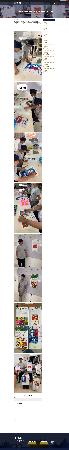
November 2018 (45, 64)
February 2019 (45, 60)
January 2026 (45, 23)
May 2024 (44, 34)
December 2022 (45, 45)
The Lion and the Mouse (17, 399)
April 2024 (44, 35)
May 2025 (44, 28)
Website (16, 422)
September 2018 (45, 66)
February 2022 (45, 48)
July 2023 (44, 41)
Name (16, 416)
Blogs (15, 397)
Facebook (52, 440)
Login (67, 0)
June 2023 (44, 42)
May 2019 (44, 58)
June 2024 (44, 33)
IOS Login (18, 19)
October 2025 (45, 27)
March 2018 (45, 71)
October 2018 (45, 65)
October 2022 (45, 47)
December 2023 (45, 36)
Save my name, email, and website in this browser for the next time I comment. (26, 425)
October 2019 (45, 53)
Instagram (52, 441)
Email (16, 419)
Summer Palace (40, 399)
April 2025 (44, 29)
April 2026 (44, 22)
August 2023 (45, 40)
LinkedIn (52, 443)
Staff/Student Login (63, 0)
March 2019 (45, 59)
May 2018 (44, 70)
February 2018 (45, 72)
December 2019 (45, 51)
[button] (54, 3)
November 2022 (45, 46)
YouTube (52, 442)
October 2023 (45, 39)
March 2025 (45, 30)
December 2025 (45, 24)
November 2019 (45, 52)
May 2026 (44, 21)
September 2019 (45, 54)
